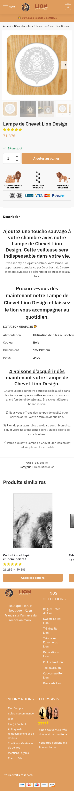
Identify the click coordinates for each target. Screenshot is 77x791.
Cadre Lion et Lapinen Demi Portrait (17, 557)
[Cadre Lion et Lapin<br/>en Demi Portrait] (33, 520)
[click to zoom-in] (37, 65)
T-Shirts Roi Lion (50, 630)
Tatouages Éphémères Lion (50, 642)
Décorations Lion (23, 26)
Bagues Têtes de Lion (51, 611)
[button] (13, 130)
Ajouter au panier (46, 158)
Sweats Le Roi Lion (52, 621)
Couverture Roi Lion (53, 675)
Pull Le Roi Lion (53, 662)
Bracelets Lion (52, 683)
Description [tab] (11, 217)
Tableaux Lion (52, 668)
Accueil (7, 26)
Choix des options (33, 578)
